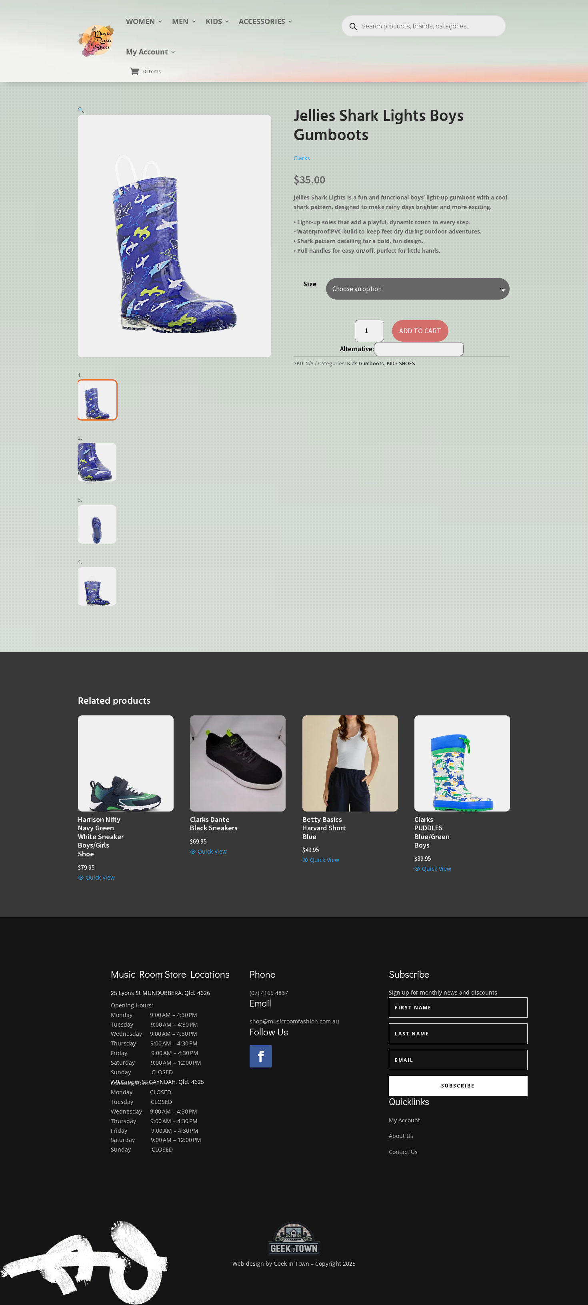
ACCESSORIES (262, 21)
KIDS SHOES (401, 363)
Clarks (302, 158)
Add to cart (420, 330)
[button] (81, 110)
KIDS (214, 21)
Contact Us (403, 1152)
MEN (180, 21)
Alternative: (357, 348)
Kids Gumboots (365, 363)
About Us (401, 1136)
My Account (147, 51)
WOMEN (140, 21)
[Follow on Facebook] (261, 1056)
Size (309, 284)
